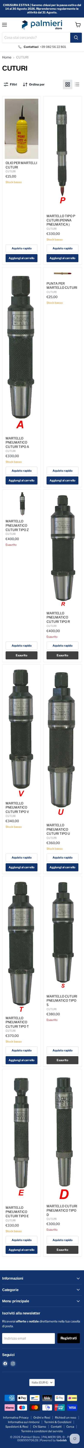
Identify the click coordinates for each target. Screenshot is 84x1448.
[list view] (77, 84)
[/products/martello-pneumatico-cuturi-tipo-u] (62, 744)
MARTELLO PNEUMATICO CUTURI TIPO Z (17, 525)
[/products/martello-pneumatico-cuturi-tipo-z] (21, 504)
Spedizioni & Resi (16, 1426)
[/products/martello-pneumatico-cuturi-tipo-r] (62, 550)
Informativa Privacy (16, 1417)
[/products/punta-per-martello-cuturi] (62, 274)
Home (6, 57)
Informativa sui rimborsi (23, 1422)
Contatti (56, 1426)
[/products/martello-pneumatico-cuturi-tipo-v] (21, 733)
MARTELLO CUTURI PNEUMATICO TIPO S (62, 1000)
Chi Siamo (39, 1426)
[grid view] (67, 84)
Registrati (69, 1338)
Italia (40, 1382)
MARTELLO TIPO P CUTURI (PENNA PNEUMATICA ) (61, 220)
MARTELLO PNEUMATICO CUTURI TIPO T (17, 1022)
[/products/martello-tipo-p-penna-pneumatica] (62, 155)
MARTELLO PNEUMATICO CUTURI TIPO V (17, 807)
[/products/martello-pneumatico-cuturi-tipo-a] (21, 352)
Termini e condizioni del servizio (42, 1431)
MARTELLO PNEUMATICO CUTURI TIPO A (17, 442)
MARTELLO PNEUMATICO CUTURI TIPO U (58, 829)
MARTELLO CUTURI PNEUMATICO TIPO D (62, 1210)
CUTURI (11, 171)
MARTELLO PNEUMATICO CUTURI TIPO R (58, 617)
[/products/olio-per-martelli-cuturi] (21, 129)
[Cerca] (76, 38)
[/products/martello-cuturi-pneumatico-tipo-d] (62, 1137)
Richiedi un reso (65, 1417)
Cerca (70, 1426)
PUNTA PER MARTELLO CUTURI (62, 286)
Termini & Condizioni (57, 1422)
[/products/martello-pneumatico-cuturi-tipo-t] (21, 946)
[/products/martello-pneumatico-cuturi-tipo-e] (21, 1138)
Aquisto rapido (22, 248)
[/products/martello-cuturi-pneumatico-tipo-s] (62, 935)
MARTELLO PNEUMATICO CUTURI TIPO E (17, 1212)
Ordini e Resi (41, 1417)
